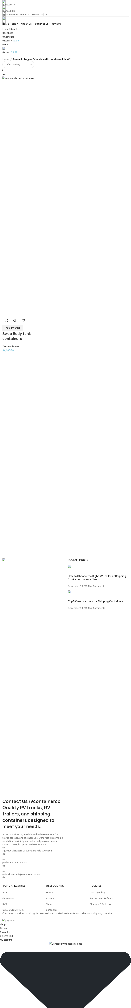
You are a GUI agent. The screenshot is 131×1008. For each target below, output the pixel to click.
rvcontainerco (44, 801)
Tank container (10, 346)
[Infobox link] (65, 461)
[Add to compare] (6, 321)
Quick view (15, 321)
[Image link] (14, 678)
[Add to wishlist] (23, 321)
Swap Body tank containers (16, 336)
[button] (12, 328)
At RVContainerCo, (12, 834)
